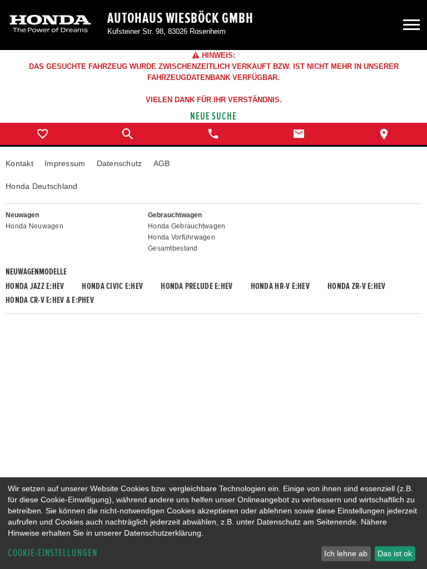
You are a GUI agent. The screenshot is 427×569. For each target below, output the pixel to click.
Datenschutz (119, 163)
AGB (161, 163)
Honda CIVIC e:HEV (112, 286)
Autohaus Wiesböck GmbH (180, 18)
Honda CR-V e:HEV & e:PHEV (50, 300)
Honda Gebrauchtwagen (187, 226)
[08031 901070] (213, 134)
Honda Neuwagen (34, 226)
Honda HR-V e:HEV (280, 286)
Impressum (65, 163)
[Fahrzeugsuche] (128, 134)
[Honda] (50, 24)
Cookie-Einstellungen (53, 553)
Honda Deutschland (42, 186)
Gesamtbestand (173, 248)
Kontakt (19, 163)
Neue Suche (213, 116)
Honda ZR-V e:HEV (356, 286)
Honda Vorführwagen (181, 237)
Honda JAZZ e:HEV (35, 286)
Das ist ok (395, 553)
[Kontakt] (299, 134)
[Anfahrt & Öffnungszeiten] (384, 134)
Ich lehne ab (346, 553)
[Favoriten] (43, 134)
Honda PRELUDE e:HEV (196, 286)
